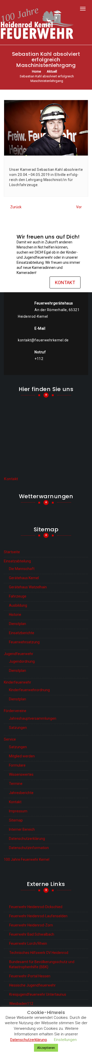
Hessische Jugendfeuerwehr (32, 985)
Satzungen (18, 728)
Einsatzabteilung (17, 561)
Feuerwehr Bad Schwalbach (31, 934)
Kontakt (65, 282)
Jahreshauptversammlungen (32, 718)
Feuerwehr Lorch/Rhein (28, 943)
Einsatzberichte (21, 633)
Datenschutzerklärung (27, 839)
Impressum (18, 811)
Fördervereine (15, 711)
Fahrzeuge (17, 596)
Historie (15, 615)
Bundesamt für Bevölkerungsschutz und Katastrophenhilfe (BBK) (41, 964)
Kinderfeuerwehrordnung (29, 690)
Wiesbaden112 (21, 1004)
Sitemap (16, 820)
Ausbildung (18, 605)
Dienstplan (17, 624)
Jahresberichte (21, 793)
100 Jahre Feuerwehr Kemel (26, 859)
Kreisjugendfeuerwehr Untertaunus (37, 994)
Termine (15, 784)
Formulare (17, 765)
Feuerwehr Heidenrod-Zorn (31, 925)
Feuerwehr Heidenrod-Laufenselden (38, 916)
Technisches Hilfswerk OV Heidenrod (38, 953)
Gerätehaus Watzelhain (28, 587)
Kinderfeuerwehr (17, 682)
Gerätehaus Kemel (24, 578)
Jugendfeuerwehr (18, 654)
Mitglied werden (22, 756)
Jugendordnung (22, 661)
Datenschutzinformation (29, 848)
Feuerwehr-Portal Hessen (29, 976)
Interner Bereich (22, 829)
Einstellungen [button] (65, 1039)
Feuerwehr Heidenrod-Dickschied (35, 907)
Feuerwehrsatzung (24, 642)
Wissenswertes (21, 774)
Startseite (12, 552)
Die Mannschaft (21, 569)
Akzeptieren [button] (46, 1048)
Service (10, 739)
